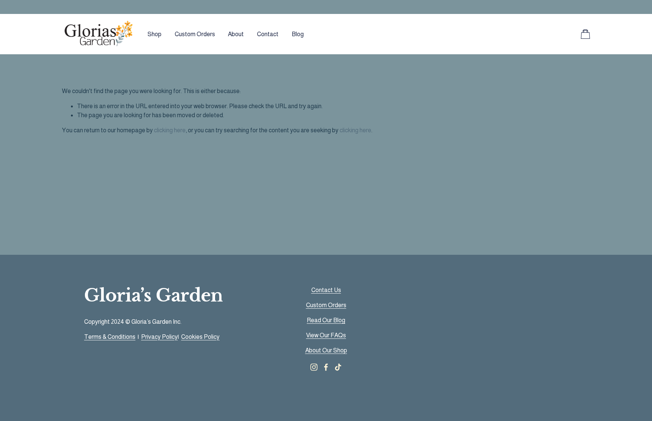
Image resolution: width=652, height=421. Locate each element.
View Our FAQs (326, 335)
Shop (154, 34)
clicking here (170, 130)
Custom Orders (195, 34)
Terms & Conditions (109, 337)
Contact (267, 34)
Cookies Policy (200, 337)
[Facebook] (326, 367)
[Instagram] (314, 367)
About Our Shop (326, 350)
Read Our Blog (326, 320)
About (236, 34)
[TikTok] (338, 367)
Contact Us (326, 290)
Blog (298, 34)
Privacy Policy (159, 337)
